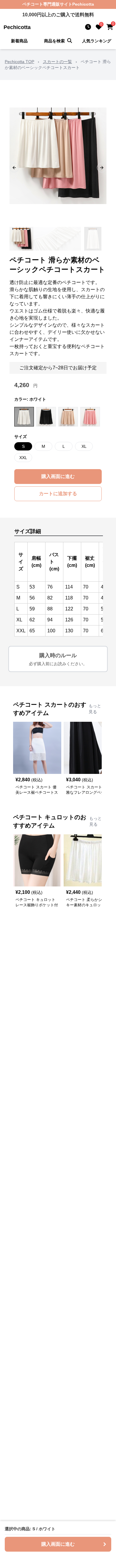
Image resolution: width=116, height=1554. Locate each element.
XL (84, 446)
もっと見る (95, 708)
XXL (23, 457)
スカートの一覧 (57, 61)
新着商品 (19, 41)
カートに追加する (58, 493)
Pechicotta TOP (19, 61)
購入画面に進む (58, 476)
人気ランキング (96, 41)
